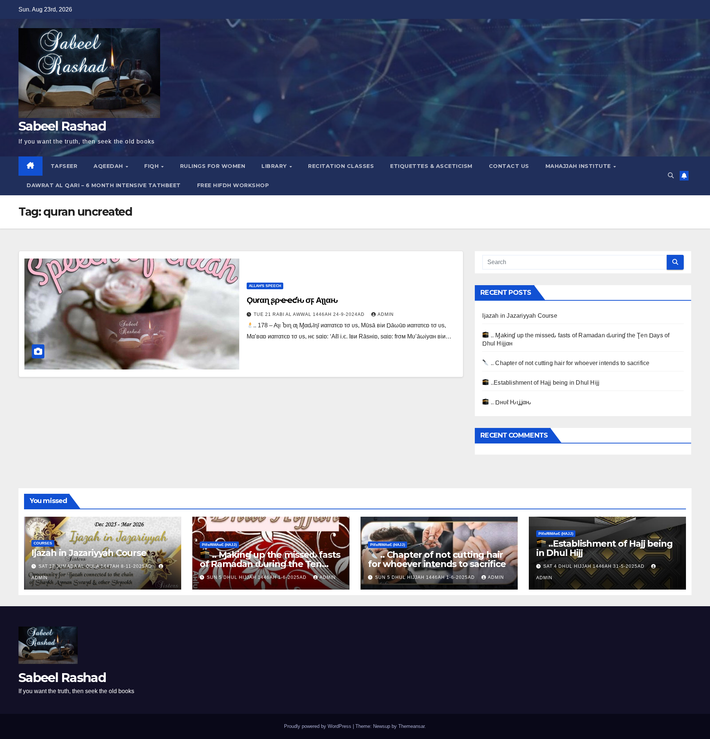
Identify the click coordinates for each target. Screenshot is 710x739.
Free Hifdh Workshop (233, 185)
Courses (43, 543)
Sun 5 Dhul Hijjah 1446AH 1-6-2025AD (257, 577)
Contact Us (509, 166)
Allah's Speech (265, 286)
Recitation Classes (341, 166)
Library (274, 166)
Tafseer (64, 166)
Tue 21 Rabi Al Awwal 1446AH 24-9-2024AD (310, 314)
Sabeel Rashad (62, 126)
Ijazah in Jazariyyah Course (519, 316)
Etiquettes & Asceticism (431, 166)
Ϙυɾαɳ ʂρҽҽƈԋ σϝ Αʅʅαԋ (292, 300)
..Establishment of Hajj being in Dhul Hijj (544, 382)
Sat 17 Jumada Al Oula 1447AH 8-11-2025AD (95, 566)
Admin (386, 314)
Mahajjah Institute (579, 166)
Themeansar (411, 726)
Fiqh (152, 166)
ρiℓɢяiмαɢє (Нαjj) (219, 545)
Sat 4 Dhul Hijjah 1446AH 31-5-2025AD (594, 566)
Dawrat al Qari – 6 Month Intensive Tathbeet (104, 185)
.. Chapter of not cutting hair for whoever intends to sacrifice (569, 363)
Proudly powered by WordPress (318, 726)
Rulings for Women (213, 166)
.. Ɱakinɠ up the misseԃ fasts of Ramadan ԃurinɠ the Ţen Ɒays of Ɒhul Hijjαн (270, 563)
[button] (671, 175)
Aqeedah (109, 166)
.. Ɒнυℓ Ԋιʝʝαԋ (510, 402)
